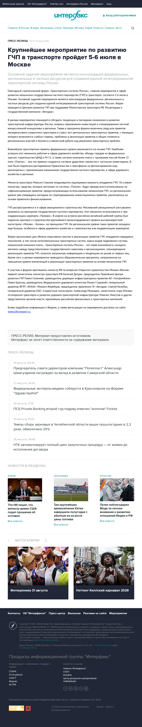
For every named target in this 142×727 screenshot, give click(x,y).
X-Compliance (16, 674)
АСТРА (12, 684)
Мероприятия (118, 613)
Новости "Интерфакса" (74, 668)
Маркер (13, 681)
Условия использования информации (70, 706)
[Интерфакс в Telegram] (70, 688)
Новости (98, 28)
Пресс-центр (57, 613)
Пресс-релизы (18, 41)
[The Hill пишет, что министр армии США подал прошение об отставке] (25, 500)
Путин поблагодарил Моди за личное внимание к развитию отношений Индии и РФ (116, 510)
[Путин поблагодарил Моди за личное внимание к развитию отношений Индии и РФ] (117, 500)
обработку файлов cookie (46, 640)
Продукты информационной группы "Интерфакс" (60, 656)
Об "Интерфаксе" (37, 3)
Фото (119, 28)
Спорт (58, 28)
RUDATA (67, 675)
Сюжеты (109, 28)
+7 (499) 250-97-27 (28, 648)
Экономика (47, 28)
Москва (79, 28)
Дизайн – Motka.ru (105, 706)
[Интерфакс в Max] (86, 688)
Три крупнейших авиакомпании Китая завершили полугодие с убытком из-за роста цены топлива (70, 512)
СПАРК (12, 671)
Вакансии (74, 613)
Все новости (15, 521)
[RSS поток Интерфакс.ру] (81, 688)
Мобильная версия (13, 3)
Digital (88, 28)
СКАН (66, 671)
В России (24, 28)
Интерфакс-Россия (77, 3)
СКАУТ (12, 678)
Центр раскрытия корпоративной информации (79, 680)
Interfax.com (56, 3)
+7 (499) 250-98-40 (103, 645)
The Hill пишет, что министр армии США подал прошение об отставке (22, 510)
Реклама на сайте (94, 613)
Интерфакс (71, 15)
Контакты (14, 613)
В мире (34, 28)
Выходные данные (61, 710)
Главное (12, 28)
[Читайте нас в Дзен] (65, 688)
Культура (68, 28)
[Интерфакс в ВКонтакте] (76, 688)
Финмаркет (97, 3)
